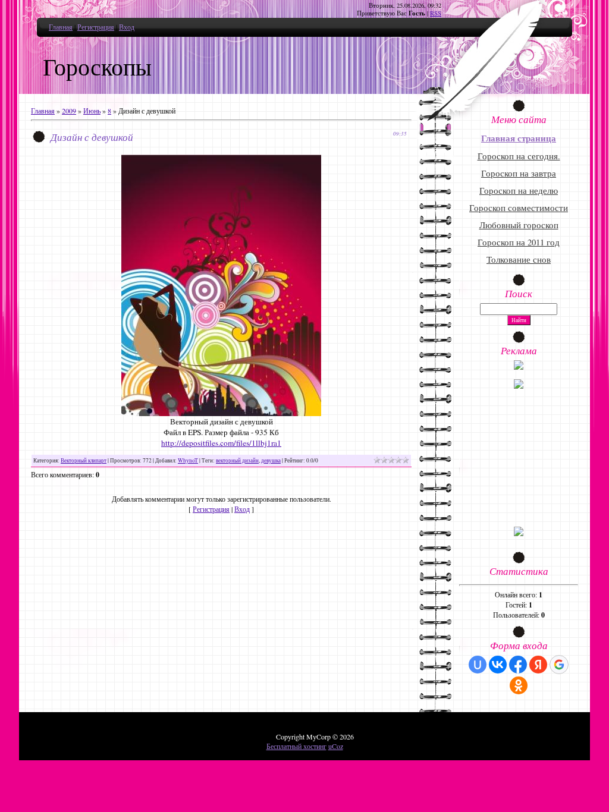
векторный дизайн (237, 460)
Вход (126, 27)
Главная (61, 27)
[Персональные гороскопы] (518, 386)
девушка (271, 460)
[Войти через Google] (559, 664)
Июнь (92, 110)
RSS (435, 13)
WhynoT (188, 460)
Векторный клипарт (83, 460)
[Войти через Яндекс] (538, 664)
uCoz (335, 746)
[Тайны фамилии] (518, 533)
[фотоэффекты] (518, 367)
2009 (69, 110)
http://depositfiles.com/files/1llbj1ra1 (221, 443)
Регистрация (95, 27)
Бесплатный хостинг (296, 746)
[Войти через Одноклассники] (519, 685)
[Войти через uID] (477, 664)
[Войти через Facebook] (518, 664)
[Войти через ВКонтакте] (498, 664)
